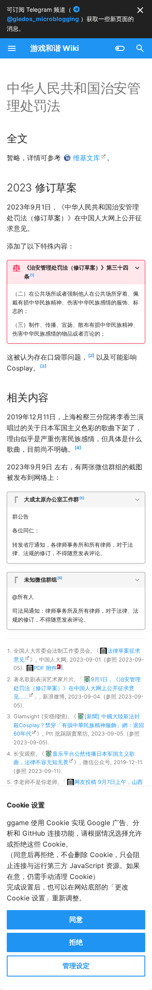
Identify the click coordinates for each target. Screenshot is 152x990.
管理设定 (76, 965)
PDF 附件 (45, 668)
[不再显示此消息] (140, 10)
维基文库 (86, 158)
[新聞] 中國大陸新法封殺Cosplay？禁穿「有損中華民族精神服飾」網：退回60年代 (79, 725)
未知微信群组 (42, 579)
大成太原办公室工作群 (53, 499)
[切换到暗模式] (119, 48)
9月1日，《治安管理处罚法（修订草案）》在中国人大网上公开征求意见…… (77, 688)
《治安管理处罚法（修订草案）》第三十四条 (76, 272)
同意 (76, 919)
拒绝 (76, 942)
